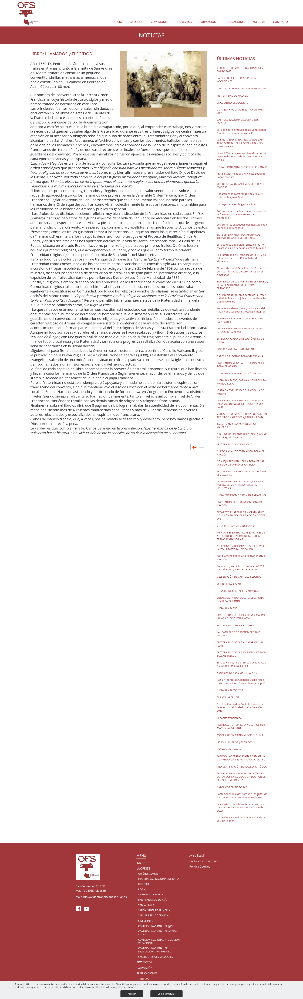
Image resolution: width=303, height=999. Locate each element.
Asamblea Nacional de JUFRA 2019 (237, 673)
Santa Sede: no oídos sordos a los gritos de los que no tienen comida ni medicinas (242, 795)
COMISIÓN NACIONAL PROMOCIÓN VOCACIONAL (159, 941)
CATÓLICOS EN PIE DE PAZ (232, 787)
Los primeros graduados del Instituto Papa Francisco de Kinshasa (242, 226)
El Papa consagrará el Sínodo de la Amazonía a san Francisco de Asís (242, 664)
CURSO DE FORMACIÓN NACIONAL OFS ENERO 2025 (240, 69)
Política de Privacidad (203, 861)
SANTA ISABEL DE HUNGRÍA (154, 910)
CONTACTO (280, 22)
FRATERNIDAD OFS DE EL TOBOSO (237, 625)
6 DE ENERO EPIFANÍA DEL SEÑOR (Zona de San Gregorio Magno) (242, 435)
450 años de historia (229, 749)
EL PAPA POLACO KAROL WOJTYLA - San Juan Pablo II (240, 320)
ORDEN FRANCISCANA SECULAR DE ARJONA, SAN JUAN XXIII (240, 330)
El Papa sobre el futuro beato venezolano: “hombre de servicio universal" (241, 131)
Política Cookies (199, 866)
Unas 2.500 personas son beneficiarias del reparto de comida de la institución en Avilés (242, 156)
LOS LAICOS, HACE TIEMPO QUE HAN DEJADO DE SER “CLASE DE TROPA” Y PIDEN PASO (240, 404)
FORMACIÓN (207, 22)
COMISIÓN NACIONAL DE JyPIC (156, 926)
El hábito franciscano (229, 718)
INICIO (117, 22)
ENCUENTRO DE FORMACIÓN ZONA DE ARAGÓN (239, 503)
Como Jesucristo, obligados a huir (236, 204)
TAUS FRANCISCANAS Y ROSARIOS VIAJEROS (237, 425)
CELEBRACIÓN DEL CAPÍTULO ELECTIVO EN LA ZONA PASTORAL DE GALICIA (242, 548)
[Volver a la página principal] (27, 13)
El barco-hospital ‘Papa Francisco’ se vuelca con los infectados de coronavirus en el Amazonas (242, 271)
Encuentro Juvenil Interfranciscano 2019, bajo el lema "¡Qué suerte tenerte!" (240, 568)
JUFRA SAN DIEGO (227, 608)
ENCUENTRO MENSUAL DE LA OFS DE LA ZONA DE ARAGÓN (240, 365)
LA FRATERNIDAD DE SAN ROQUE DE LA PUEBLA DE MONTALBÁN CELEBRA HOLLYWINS (240, 485)
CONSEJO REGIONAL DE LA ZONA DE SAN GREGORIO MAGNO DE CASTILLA (241, 463)
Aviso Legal (196, 855)
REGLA (142, 889)
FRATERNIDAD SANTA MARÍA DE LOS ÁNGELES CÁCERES (242, 473)
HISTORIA (143, 884)
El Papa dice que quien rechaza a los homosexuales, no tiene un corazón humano (241, 246)
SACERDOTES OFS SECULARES (155, 956)
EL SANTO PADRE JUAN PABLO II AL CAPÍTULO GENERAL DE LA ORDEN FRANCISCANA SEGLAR (240, 143)
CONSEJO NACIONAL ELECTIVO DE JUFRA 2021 (240, 111)
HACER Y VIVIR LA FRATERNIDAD (235, 349)
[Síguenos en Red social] (78, 909)
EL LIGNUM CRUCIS (228, 697)
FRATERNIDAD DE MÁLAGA (232, 95)
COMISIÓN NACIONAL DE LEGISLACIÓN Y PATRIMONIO (154, 950)
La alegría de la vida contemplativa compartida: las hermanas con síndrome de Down (240, 807)
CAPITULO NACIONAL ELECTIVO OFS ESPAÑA (238, 121)
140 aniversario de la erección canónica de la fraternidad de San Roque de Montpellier (242, 214)
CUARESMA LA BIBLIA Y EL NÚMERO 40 (239, 373)
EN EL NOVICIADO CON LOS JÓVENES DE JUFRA (240, 340)
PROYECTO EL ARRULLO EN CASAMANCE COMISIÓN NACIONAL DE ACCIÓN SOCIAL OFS (241, 515)
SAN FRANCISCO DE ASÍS (152, 899)
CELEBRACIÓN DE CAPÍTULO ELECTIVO (239, 576)
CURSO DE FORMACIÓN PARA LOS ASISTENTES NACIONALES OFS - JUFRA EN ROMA (242, 415)
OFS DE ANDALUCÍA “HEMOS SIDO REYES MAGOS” (240, 185)
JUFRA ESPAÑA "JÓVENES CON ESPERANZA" (242, 167)
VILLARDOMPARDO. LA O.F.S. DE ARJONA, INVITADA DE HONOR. (240, 599)
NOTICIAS (259, 22)
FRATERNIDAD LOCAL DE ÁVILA (234, 444)
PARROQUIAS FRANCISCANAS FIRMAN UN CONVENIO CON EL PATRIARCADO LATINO (241, 758)
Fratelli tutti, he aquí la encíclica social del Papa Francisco (241, 175)
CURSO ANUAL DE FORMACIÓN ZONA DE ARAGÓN (241, 453)
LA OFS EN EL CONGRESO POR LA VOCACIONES (236, 79)
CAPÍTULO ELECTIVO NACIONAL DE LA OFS (241, 88)
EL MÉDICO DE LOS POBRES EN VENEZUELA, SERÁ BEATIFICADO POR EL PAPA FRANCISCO (242, 285)
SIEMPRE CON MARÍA (150, 894)
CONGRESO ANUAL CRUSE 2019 (235, 526)
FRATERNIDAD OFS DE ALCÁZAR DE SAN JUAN (240, 644)
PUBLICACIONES (234, 22)
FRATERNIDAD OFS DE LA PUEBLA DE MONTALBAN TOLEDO (242, 654)
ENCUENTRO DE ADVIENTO (232, 102)
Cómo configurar (166, 993)
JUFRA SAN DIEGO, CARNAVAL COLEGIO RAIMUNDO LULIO (242, 382)
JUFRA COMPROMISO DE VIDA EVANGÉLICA (242, 495)
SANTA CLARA (146, 905)
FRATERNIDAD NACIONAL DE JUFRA (158, 878)
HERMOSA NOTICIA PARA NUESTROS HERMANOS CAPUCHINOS (241, 726)
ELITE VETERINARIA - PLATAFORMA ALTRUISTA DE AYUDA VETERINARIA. (239, 236)
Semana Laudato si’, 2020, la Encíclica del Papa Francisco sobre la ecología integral (241, 310)
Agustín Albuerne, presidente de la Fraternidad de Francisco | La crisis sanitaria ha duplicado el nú (242, 298)
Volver (201, 447)
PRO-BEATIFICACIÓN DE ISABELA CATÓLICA (242, 766)
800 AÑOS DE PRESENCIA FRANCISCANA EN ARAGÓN (242, 558)
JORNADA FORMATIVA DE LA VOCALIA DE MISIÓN (240, 392)
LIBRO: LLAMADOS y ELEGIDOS (234, 742)
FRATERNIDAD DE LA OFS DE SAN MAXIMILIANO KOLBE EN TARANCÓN (241, 616)
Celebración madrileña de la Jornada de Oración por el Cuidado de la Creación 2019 (240, 707)
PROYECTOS (184, 22)
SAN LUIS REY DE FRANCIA (153, 915)
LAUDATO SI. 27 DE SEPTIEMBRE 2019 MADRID (238, 634)
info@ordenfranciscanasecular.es (105, 897)
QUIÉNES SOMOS (148, 873)
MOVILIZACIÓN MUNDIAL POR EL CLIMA (240, 735)
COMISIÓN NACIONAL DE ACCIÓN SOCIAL (158, 933)
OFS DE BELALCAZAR (229, 583)
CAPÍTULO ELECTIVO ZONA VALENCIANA (240, 356)
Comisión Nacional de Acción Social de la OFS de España (241, 819)
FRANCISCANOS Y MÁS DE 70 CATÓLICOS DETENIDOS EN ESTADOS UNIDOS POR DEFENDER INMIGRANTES (242, 777)
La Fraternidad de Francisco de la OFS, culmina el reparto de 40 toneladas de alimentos (242, 258)
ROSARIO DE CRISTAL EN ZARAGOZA (238, 591)
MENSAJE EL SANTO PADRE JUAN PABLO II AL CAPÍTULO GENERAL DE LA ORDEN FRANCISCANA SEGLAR (241, 536)
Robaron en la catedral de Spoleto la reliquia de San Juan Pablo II (241, 195)
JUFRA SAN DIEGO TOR (230, 690)
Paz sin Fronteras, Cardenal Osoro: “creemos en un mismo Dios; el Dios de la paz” (241, 681)
